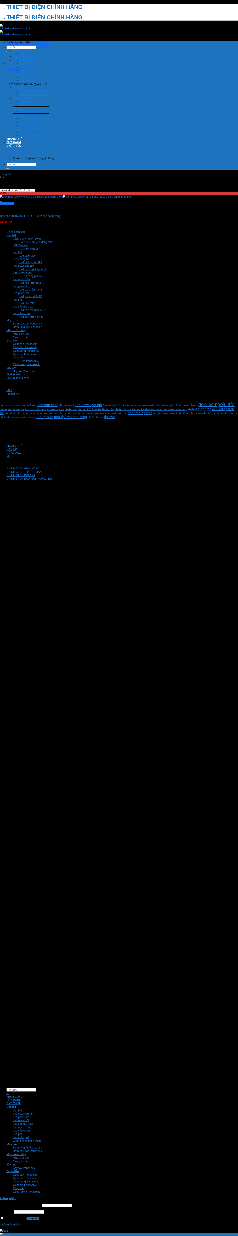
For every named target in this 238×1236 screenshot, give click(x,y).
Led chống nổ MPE (30, 262)
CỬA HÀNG (13, 142)
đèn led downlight (165, 405)
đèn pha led (83, 413)
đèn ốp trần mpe (95, 417)
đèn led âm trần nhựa (177, 409)
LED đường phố (22, 272)
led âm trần (32, 405)
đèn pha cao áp (32, 413)
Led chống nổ (27, 80)
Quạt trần (25, 132)
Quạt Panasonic (29, 361)
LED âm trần (20, 245)
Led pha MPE (27, 303)
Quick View (7, 203)
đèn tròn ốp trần (140, 413)
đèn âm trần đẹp (27, 417)
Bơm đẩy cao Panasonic (34, 94)
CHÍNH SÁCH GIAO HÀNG (23, 468)
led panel (21, 405)
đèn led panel (6, 409)
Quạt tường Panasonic (33, 135)
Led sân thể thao (29, 67)
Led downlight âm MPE (33, 269)
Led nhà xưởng (28, 70)
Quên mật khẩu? (10, 1224)
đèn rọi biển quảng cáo (117, 413)
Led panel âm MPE (30, 289)
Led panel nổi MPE (30, 296)
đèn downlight (66, 405)
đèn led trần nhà (123, 409)
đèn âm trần (209, 413)
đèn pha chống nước (49, 413)
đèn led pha (18, 409)
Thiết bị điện (13, 374)
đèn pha (20, 413)
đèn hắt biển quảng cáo (137, 405)
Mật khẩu (6, 1211)
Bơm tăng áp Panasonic (33, 91)
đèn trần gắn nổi (177, 413)
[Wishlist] (1, 201)
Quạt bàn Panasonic (31, 118)
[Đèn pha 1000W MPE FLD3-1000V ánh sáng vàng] (65, 196)
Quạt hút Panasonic (31, 128)
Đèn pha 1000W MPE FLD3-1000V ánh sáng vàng (30, 216)
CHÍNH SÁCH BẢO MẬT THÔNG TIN (29, 478)
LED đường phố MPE (32, 276)
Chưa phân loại (15, 231)
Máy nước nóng (22, 97)
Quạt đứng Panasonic (32, 125)
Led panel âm (27, 60)
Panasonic (12, 393)
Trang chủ (6, 174)
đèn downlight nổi (88, 405)
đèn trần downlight (161, 413)
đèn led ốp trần (199, 409)
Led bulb (24, 53)
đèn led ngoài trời (216, 404)
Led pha (24, 77)
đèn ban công (48, 405)
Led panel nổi (27, 63)
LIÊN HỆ (11, 449)
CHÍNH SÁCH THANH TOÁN (24, 471)
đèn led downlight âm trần (186, 405)
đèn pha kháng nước (68, 413)
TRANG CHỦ (14, 139)
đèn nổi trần (10, 413)
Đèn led (17, 50)
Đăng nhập (33, 1218)
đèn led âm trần (140, 409)
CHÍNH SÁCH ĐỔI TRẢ (20, 475)
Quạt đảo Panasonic (31, 122)
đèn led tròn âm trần (89, 409)
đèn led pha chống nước (35, 409)
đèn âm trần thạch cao (10, 417)
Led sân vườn (27, 73)
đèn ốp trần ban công (70, 417)
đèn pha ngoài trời (98, 413)
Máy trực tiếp (27, 101)
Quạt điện (19, 115)
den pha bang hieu (8, 405)
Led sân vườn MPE (31, 316)
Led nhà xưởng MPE (31, 282)
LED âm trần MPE (30, 248)
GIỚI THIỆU (13, 145)
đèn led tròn (71, 409)
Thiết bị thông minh (17, 377)
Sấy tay (17, 108)
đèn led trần (108, 409)
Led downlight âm (29, 56)
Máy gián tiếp (27, 104)
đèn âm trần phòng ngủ (227, 413)
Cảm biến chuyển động (33, 84)
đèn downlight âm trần (114, 405)
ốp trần (109, 417)
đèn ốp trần (44, 417)
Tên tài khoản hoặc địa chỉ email (20, 1205)
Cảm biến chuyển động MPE (36, 242)
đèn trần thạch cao (194, 413)
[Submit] (7, 51)
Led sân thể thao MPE (32, 310)
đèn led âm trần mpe (158, 409)
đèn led (151, 405)
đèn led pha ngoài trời (55, 410)
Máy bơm (18, 87)
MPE (9, 390)
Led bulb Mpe (27, 255)
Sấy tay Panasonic (30, 111)
